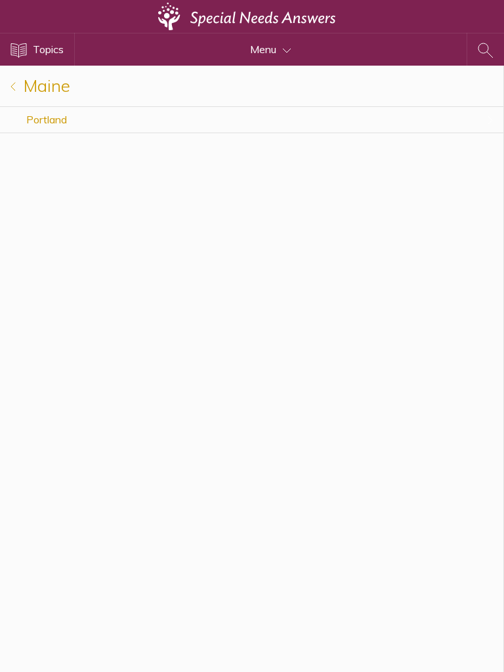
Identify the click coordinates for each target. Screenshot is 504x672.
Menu (264, 49)
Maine (44, 85)
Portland (46, 119)
